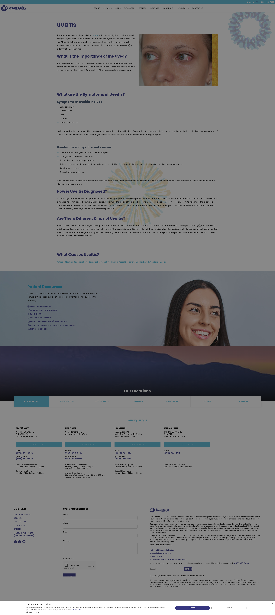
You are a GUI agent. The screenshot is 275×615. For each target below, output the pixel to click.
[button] (98, 612)
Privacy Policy (77, 610)
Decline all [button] (229, 608)
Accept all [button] (193, 608)
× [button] (272, 603)
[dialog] (137, 608)
